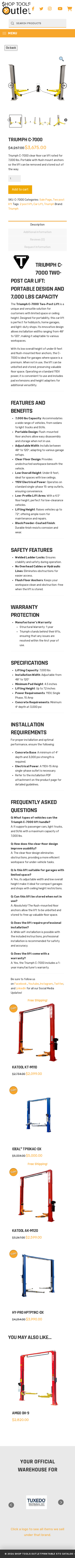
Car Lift (38, 204)
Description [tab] (37, 224)
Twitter (58, 983)
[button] (69, 9)
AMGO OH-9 (20, 1413)
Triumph (49, 204)
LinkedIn (21, 988)
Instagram (46, 983)
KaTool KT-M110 (24, 1067)
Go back (11, 47)
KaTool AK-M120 (25, 1230)
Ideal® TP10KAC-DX (26, 1149)
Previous (9, 120)
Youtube (33, 983)
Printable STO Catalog (57, 1553)
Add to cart (20, 189)
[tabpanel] (36, 1502)
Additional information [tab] (37, 232)
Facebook (20, 983)
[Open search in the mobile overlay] (37, 23)
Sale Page (45, 199)
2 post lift (26, 204)
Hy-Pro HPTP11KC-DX (27, 1312)
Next (66, 120)
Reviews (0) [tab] (37, 239)
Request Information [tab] (37, 247)
